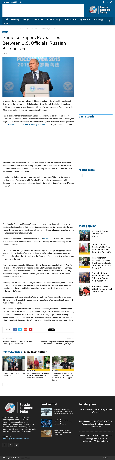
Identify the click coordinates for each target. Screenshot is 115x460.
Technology (98, 19)
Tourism (7, 23)
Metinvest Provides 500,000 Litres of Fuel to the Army (102, 289)
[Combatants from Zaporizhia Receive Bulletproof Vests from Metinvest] (84, 277)
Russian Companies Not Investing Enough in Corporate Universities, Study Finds (57, 342)
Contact (105, 458)
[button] (110, 21)
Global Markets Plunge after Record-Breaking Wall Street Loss (17, 342)
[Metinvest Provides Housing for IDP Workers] (13, 363)
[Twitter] (111, 2)
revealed (46, 239)
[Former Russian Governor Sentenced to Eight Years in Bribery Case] (46, 433)
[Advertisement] (38, 144)
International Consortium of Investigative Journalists (29, 125)
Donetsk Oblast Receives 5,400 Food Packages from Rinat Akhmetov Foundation (38, 375)
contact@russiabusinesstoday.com (15, 439)
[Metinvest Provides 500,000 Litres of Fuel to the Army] (84, 290)
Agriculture (85, 19)
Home (4, 29)
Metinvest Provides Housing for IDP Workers (100, 234)
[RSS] (107, 2)
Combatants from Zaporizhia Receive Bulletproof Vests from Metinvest (100, 277)
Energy (25, 19)
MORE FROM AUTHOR (35, 352)
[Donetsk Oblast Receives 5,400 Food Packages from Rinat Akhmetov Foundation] (38, 363)
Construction (37, 19)
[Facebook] (103, 2)
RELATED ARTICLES (12, 352)
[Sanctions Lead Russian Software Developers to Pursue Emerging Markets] (46, 423)
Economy (15, 19)
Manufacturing (53, 19)
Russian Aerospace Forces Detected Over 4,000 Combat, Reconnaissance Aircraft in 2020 (64, 411)
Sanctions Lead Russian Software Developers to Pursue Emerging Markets (64, 422)
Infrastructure (69, 19)
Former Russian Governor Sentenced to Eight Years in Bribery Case (62, 433)
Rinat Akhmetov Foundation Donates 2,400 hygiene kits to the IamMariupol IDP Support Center (101, 263)
